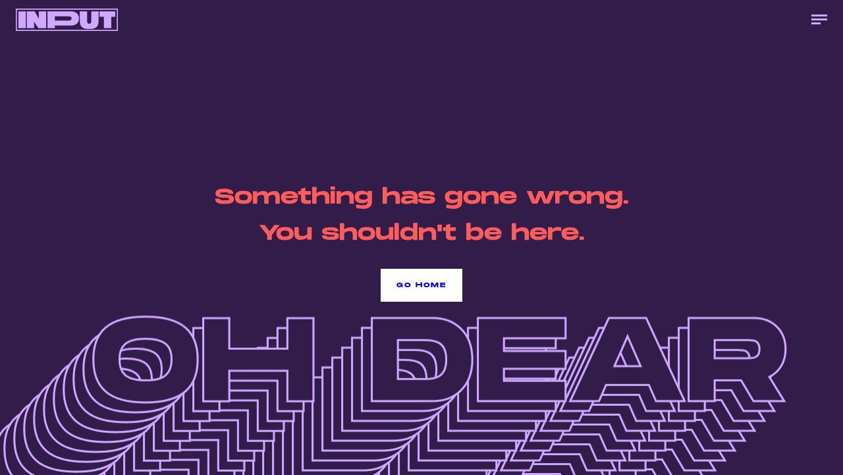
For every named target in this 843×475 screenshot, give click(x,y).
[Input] (67, 20)
